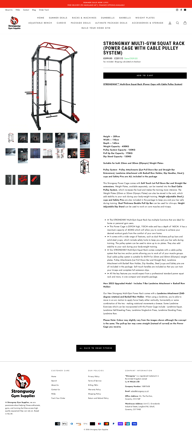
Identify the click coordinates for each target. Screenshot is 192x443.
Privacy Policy (93, 376)
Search (54, 380)
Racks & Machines (84, 17)
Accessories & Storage (148, 22)
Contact (26, 10)
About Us (8, 10)
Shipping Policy (94, 393)
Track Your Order (58, 398)
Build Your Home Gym (96, 28)
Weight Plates (145, 17)
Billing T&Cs (93, 385)
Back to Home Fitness (97, 348)
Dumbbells (108, 17)
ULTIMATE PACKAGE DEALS (111, 22)
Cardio (61, 22)
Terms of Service (94, 380)
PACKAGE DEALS (81, 22)
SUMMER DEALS (58, 17)
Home (40, 17)
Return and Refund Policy (98, 398)
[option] (96, 4)
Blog (34, 10)
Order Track (44, 10)
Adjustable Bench (40, 22)
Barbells (125, 17)
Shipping (118, 61)
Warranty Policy (94, 389)
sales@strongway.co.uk (140, 391)
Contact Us (55, 389)
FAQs (18, 10)
